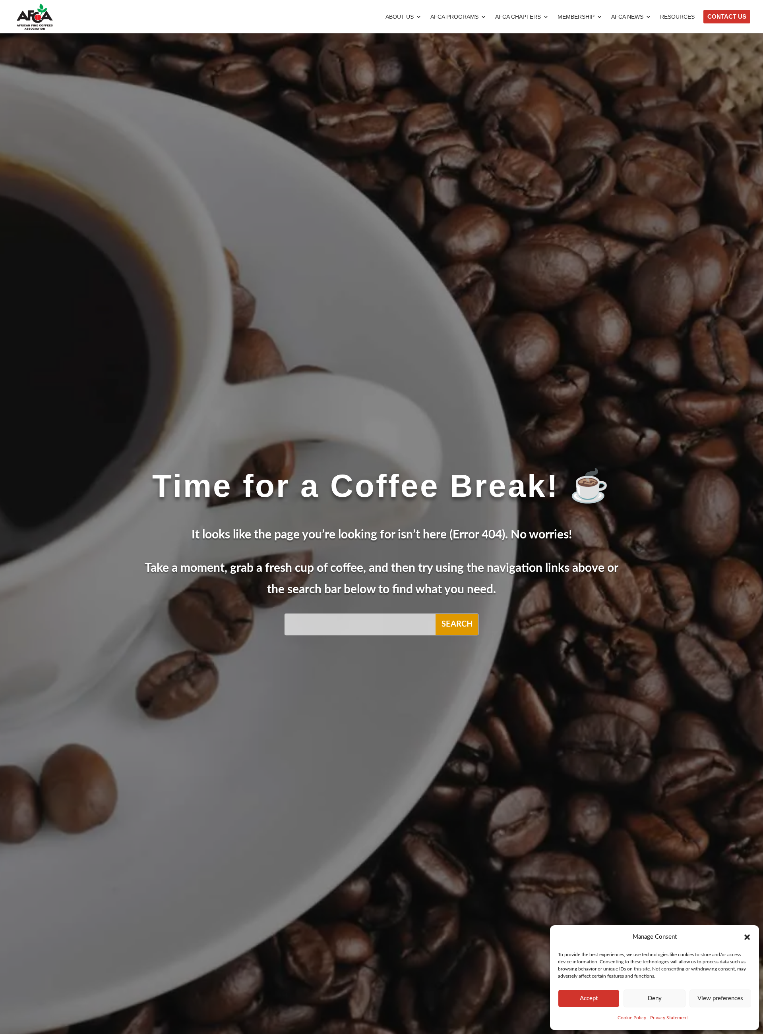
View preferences (720, 998)
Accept (589, 998)
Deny (655, 998)
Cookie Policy (632, 1017)
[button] (747, 937)
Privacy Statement (669, 1017)
